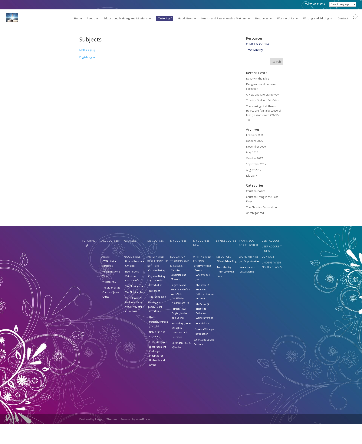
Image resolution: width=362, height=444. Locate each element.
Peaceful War (203, 323)
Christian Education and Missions (178, 275)
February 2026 (255, 135)
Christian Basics (255, 191)
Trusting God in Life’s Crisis (262, 100)
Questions (154, 290)
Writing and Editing (316, 18)
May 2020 (252, 152)
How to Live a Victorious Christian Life (132, 276)
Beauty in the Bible (257, 78)
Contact (343, 18)
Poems (198, 270)
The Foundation (157, 296)
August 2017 (253, 170)
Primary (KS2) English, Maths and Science (179, 313)
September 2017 (256, 164)
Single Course (226, 240)
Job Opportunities (249, 261)
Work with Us (286, 18)
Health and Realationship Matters (224, 18)
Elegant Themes (106, 419)
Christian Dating (156, 270)
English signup (87, 57)
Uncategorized (255, 213)
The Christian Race (135, 292)
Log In (86, 245)
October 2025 (254, 141)
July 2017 (251, 175)
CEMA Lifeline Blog (257, 44)
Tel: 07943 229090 (315, 4)
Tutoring (164, 18)
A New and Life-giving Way (262, 94)
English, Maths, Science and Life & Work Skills (180, 289)
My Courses (155, 240)
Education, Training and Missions (126, 18)
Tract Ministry (254, 50)
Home (78, 18)
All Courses (110, 240)
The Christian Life (134, 286)
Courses (130, 240)
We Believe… (109, 281)
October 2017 (254, 158)
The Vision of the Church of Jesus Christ (111, 292)
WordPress (143, 419)
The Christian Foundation (261, 207)
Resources (261, 18)
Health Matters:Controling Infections (158, 322)
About (91, 18)
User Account (272, 240)
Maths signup (87, 50)
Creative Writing (202, 265)
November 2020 (256, 146)
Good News (185, 18)
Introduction (155, 285)
